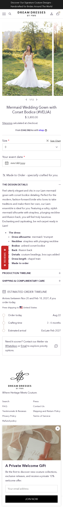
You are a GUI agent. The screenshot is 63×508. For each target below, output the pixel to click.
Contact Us (38, 406)
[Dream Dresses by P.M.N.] (31, 13)
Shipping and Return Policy (46, 411)
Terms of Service (41, 415)
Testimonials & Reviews (14, 411)
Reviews (5, 257)
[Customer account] (51, 14)
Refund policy (9, 420)
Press (36, 401)
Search (5, 401)
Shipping (7, 123)
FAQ (4, 406)
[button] (4, 14)
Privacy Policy (9, 415)
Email (24, 345)
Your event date (13, 157)
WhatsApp (11, 345)
